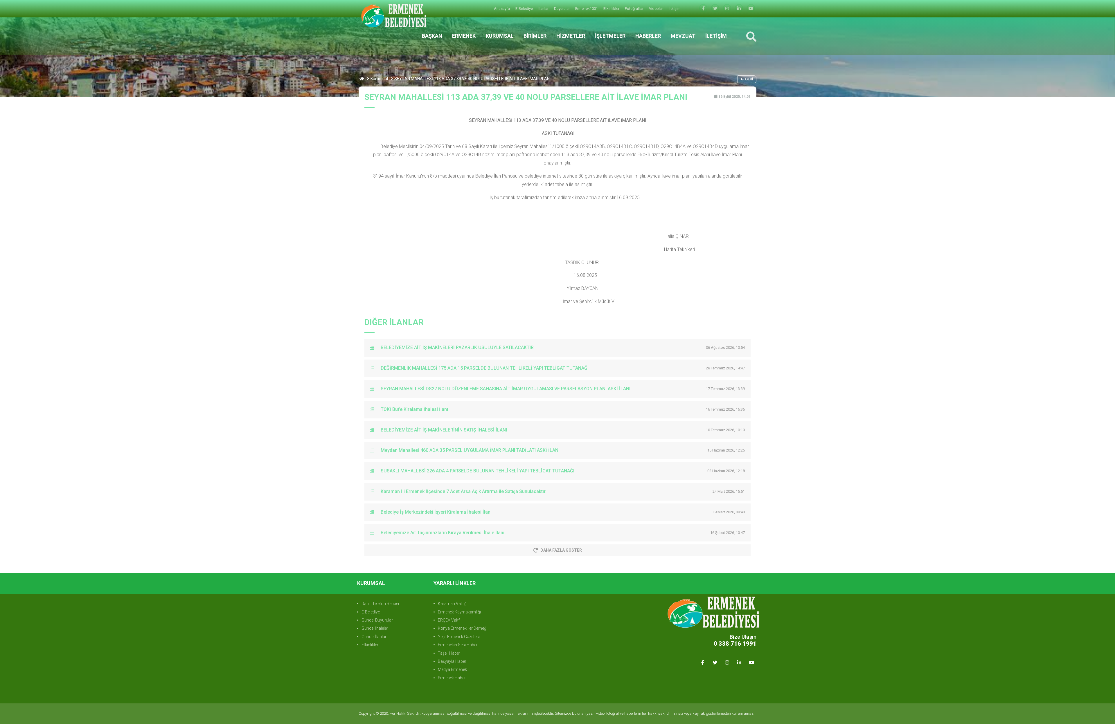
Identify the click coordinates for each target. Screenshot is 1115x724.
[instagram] (727, 8)
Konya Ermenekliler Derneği (462, 628)
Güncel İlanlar (374, 636)
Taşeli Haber (449, 653)
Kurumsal (379, 78)
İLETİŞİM (716, 36)
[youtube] (751, 8)
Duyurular (562, 8)
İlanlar (543, 8)
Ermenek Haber (452, 678)
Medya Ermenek (452, 669)
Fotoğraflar (634, 8)
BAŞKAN (432, 36)
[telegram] (715, 8)
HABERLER (648, 36)
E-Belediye (524, 8)
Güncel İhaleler (375, 628)
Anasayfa (502, 8)
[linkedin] (739, 8)
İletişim (674, 8)
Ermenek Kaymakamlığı (459, 612)
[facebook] (703, 8)
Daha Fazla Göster (561, 550)
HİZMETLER (570, 36)
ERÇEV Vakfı (449, 620)
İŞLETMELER (610, 36)
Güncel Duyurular (377, 620)
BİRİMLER (535, 36)
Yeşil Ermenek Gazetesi (459, 636)
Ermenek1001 (587, 8)
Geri (749, 79)
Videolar (656, 8)
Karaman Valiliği (452, 603)
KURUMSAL (500, 36)
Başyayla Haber (452, 661)
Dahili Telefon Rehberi (381, 603)
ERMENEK (464, 36)
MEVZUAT (683, 36)
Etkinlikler (611, 8)
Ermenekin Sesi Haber (458, 644)
